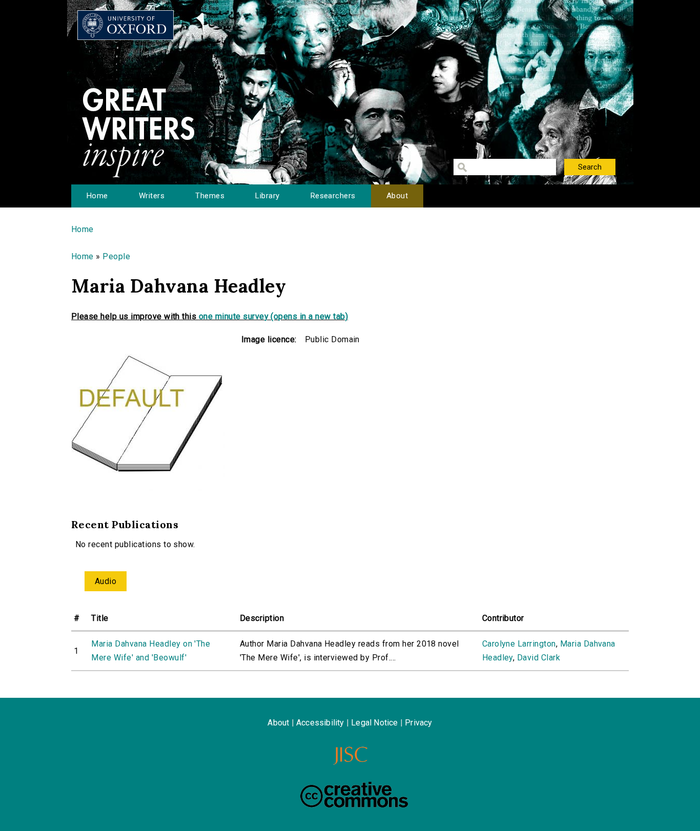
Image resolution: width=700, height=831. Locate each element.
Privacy (418, 723)
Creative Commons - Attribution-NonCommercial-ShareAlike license (354, 794)
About (397, 195)
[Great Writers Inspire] (125, 25)
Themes (209, 195)
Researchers (333, 195)
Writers (151, 195)
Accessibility (320, 723)
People (116, 256)
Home (97, 195)
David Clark (538, 657)
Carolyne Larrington (519, 644)
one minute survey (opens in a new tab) (273, 316)
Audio (105, 581)
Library (267, 195)
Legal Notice (374, 723)
